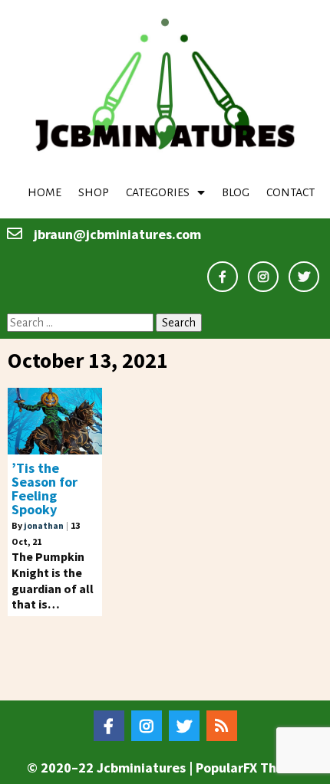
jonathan (44, 525)
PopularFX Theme (249, 767)
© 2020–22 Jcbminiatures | (111, 767)
